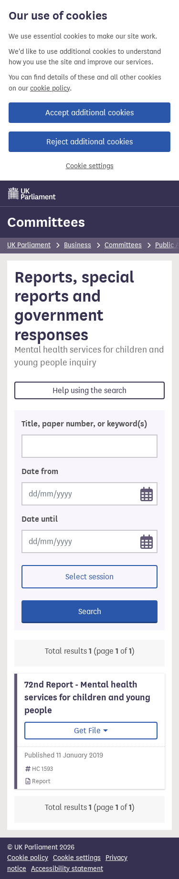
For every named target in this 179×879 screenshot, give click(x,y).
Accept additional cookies (89, 112)
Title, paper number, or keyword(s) (84, 424)
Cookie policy (27, 858)
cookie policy (50, 88)
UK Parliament (29, 245)
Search (89, 611)
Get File (87, 730)
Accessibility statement (67, 869)
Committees (46, 222)
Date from (39, 471)
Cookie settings (90, 166)
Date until (39, 519)
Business (77, 245)
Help (89, 390)
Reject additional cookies (89, 141)
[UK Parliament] (32, 193)
